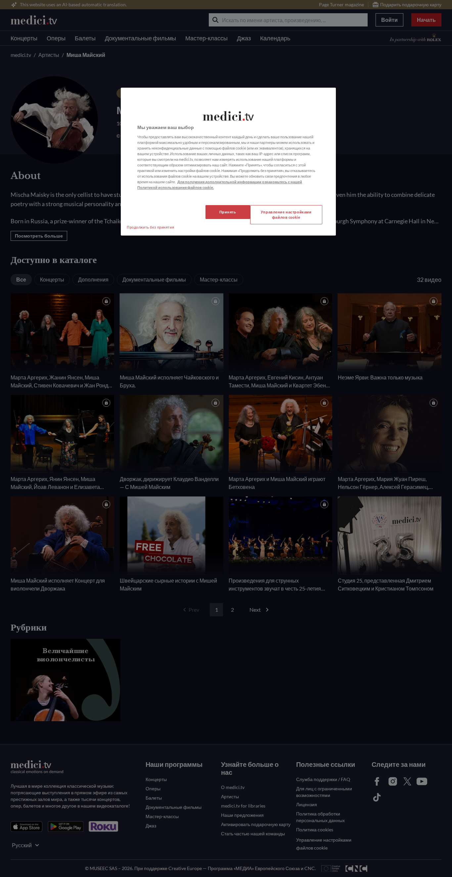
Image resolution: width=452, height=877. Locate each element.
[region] (228, 162)
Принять (227, 212)
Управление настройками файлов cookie (286, 214)
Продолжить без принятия (150, 227)
